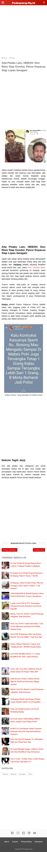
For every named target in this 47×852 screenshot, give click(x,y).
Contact (15, 842)
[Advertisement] (23, 31)
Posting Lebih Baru (9, 550)
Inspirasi (5, 774)
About (6, 842)
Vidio (30, 774)
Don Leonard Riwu (36, 267)
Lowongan (22, 774)
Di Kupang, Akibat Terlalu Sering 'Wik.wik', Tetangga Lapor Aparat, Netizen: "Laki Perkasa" (27, 585)
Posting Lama (39, 550)
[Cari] (44, 3)
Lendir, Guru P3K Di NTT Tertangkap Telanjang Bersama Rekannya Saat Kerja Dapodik (25, 606)
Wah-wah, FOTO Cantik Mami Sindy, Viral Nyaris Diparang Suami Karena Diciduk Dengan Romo (26, 626)
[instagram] (18, 834)
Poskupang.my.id (23, 3)
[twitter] (23, 834)
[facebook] (12, 834)
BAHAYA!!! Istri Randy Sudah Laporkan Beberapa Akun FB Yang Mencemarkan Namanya (26, 731)
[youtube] (34, 834)
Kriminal (13, 774)
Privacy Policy (26, 842)
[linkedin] (29, 834)
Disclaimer (39, 842)
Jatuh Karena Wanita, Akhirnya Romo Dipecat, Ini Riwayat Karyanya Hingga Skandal (24, 681)
